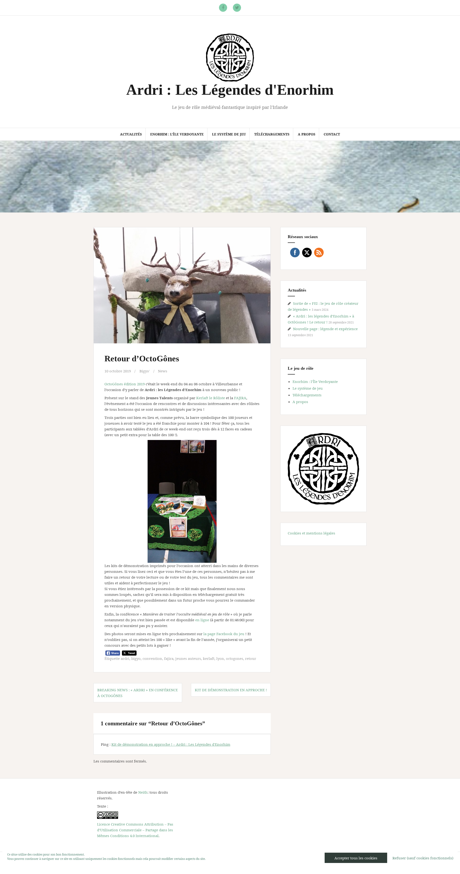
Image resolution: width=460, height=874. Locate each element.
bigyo (136, 658)
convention (152, 658)
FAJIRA (240, 397)
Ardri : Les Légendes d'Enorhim (230, 90)
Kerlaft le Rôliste (210, 397)
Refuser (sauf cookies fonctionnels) (422, 858)
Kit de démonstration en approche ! (231, 689)
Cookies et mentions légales (311, 533)
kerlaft (208, 658)
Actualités (131, 134)
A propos (306, 134)
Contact (332, 134)
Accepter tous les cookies (355, 858)
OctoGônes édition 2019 (124, 383)
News (162, 371)
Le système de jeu (229, 134)
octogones (234, 658)
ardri (125, 658)
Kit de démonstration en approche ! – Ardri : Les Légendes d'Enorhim (170, 744)
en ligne (202, 619)
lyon (220, 658)
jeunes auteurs (188, 658)
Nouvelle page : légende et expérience (325, 328)
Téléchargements (271, 134)
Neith (143, 792)
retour (250, 658)
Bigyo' (144, 371)
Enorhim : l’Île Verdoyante (177, 134)
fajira (168, 658)
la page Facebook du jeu (223, 633)
